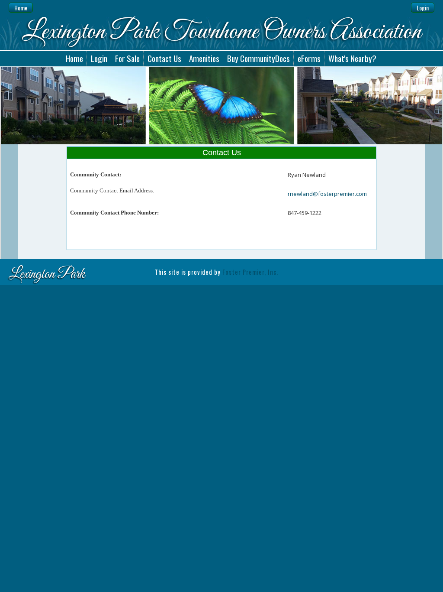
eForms (309, 58)
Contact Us (164, 58)
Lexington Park (47, 274)
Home (20, 7)
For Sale (127, 58)
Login (423, 7)
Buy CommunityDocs (258, 58)
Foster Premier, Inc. (250, 271)
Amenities (204, 58)
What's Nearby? (352, 58)
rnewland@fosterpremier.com (327, 194)
